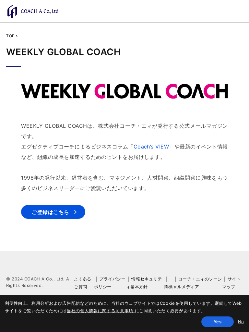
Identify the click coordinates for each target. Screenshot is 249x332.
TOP (10, 35)
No (241, 321)
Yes (218, 321)
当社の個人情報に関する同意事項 (101, 310)
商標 (168, 286)
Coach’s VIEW (151, 146)
